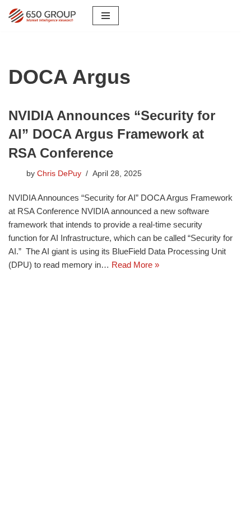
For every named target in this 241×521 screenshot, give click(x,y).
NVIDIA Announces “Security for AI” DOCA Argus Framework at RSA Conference (111, 134)
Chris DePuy (59, 173)
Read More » (135, 264)
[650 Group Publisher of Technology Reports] (42, 15)
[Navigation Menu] (105, 15)
